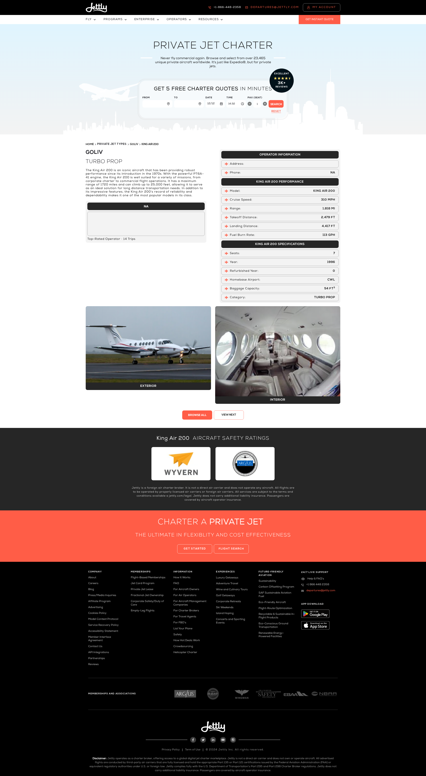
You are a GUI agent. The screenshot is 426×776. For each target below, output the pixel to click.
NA (146, 206)
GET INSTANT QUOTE (319, 19)
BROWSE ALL (197, 415)
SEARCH (276, 104)
